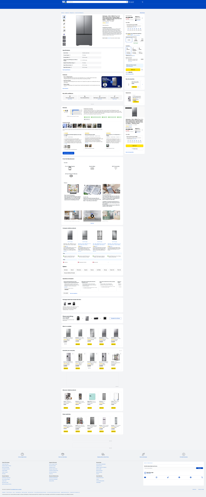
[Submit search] (127, 2)
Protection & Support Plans (53, 470)
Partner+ (97, 473)
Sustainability (98, 482)
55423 (133, 55)
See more (92, 223)
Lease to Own (4, 480)
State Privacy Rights (24, 492)
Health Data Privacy (30, 492)
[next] (143, 27)
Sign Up (199, 468)
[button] (142, 18)
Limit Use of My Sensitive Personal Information (53, 492)
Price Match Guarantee (6, 468)
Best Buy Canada (201, 489)
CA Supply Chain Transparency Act (75, 492)
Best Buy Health (98, 468)
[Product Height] (69, 55)
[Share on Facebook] (179, 477)
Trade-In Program (5, 472)
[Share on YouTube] (145, 477)
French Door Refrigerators (79, 12)
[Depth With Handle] (71, 67)
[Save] (142, 69)
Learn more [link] (134, 138)
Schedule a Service (52, 467)
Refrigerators (72, 12)
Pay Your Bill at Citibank (6, 479)
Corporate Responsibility (100, 480)
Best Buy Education (99, 470)
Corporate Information (100, 477)
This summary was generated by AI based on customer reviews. (93, 114)
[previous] (126, 27)
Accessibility (4, 492)
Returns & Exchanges (5, 467)
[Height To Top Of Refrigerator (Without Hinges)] (81, 60)
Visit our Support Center (53, 464)
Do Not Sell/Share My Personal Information (40, 492)
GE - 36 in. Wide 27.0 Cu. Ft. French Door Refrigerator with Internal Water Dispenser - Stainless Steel (99, 244)
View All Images (70, 241)
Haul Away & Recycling (52, 472)
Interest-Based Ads (18, 492)
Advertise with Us (99, 465)
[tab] (66, 270)
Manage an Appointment (53, 468)
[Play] (111, 82)
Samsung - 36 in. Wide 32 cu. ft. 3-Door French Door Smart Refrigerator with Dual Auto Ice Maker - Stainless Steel (84, 244)
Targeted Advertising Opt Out (65, 492)
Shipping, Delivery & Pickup (6, 465)
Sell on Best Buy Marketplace (101, 464)
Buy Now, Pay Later (5, 482)
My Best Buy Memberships (53, 477)
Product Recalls (4, 470)
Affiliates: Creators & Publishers (101, 467)
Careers (97, 479)
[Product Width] (69, 57)
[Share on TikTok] (168, 477)
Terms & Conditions (137, 35)
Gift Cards (3, 473)
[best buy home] (64, 2)
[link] (68, 153)
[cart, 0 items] (142, 2)
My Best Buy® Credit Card (6, 477)
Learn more (149, 473)
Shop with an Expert (52, 465)
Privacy (14, 492)
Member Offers (51, 480)
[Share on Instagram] (156, 477)
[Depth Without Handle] (72, 65)
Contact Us (51, 473)
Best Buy (62, 12)
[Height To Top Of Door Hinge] (74, 62)
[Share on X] (202, 477)
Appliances (67, 12)
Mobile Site (194, 489)
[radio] (128, 51)
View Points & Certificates (53, 479)
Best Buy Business (99, 472)
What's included (130, 35)
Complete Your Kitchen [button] (115, 318)
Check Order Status (5, 464)
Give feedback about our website (16, 489)
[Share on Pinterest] (191, 477)
